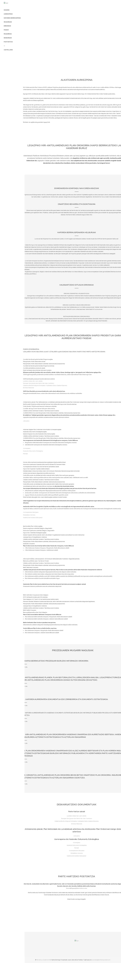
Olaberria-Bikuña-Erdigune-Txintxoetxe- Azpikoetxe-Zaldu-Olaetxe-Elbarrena (45, 385)
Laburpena (26, 421)
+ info (25, 667)
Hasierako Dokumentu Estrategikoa (33, 451)
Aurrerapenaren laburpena (30, 512)
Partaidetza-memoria (29, 515)
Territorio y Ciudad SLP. (43, 960)
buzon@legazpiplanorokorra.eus (76, 888)
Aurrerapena (26, 448)
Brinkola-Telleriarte (28, 387)
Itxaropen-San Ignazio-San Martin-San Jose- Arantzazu (38, 383)
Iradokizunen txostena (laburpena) (32, 517)
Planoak (25, 453)
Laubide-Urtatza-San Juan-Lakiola (32, 381)
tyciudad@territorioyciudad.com (101, 960)
